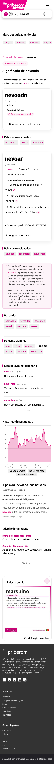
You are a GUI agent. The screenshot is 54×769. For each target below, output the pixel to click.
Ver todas (27, 563)
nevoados (25, 321)
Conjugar (11, 169)
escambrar (11, 142)
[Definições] (44, 14)
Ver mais (27, 410)
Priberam (6, 734)
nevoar (24, 142)
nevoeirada (36, 351)
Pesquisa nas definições (12, 700)
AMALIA (12, 272)
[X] (24, 681)
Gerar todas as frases (16, 63)
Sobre (4, 704)
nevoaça (29, 346)
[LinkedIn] (19, 681)
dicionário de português (20, 662)
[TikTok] (14, 681)
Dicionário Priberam (12, 57)
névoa (18, 346)
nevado (9, 326)
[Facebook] (4, 681)
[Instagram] (9, 681)
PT (6, 14)
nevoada (21, 326)
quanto (48, 42)
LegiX (4, 741)
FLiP (4, 738)
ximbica (21, 42)
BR (11, 14)
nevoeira (21, 351)
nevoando (39, 321)
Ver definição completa (36, 638)
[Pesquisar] (16, 14)
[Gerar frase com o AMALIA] (14, 189)
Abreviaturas (7, 711)
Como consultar (9, 708)
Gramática (6, 715)
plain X (5, 745)
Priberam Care (8, 749)
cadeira (8, 42)
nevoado (10, 253)
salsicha (34, 42)
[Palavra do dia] (47, 581)
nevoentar (37, 142)
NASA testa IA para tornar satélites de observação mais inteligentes (22, 497)
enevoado (10, 321)
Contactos (6, 731)
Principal (6, 697)
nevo (7, 346)
